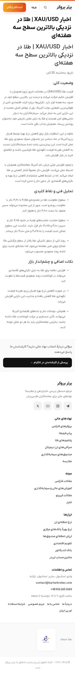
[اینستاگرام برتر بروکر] (57, 406)
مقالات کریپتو (64, 495)
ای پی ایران (65, 610)
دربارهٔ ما (67, 604)
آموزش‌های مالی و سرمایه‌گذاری (53, 488)
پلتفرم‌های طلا (63, 440)
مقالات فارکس (63, 481)
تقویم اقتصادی (62, 543)
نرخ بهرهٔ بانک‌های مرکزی (57, 529)
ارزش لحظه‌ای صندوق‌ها (57, 536)
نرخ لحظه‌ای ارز (63, 522)
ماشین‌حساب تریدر (60, 557)
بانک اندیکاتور (63, 550)
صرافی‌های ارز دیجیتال (58, 447)
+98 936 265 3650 (61, 589)
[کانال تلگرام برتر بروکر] (67, 406)
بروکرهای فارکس (62, 426)
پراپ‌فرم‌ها (65, 433)
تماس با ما (53, 604)
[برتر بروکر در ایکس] (37, 406)
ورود (33, 7)
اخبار (69, 502)
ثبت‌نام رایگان (14, 7)
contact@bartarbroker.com (54, 583)
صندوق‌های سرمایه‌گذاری (56, 454)
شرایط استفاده (16, 604)
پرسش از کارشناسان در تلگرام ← (49, 362)
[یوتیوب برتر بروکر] (47, 406)
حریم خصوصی (36, 604)
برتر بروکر (64, 7)
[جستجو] (45, 7)
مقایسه (67, 461)
